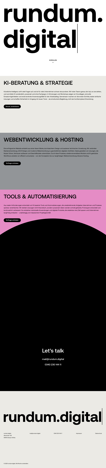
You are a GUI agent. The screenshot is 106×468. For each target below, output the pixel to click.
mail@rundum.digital (53, 359)
